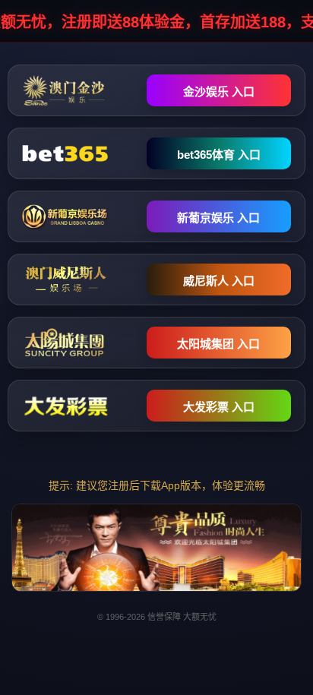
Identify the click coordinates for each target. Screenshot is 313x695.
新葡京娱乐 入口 (218, 217)
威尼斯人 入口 (219, 280)
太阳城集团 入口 (218, 343)
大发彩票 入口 (219, 406)
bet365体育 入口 (219, 154)
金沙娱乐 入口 (219, 91)
